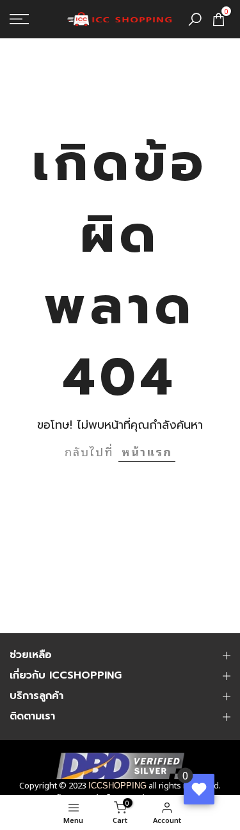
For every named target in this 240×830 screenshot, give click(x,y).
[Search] (195, 19)
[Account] (26, 812)
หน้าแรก (147, 451)
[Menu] (34, 19)
